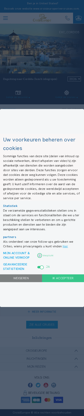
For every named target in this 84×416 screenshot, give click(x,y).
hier (65, 246)
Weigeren (21, 278)
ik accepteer (63, 278)
